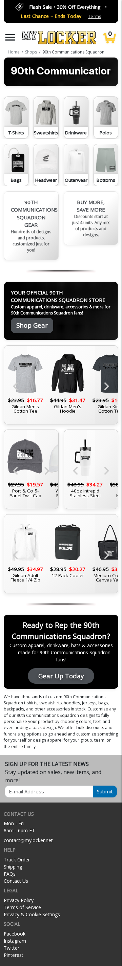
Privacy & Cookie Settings (32, 914)
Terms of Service (22, 907)
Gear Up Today (61, 676)
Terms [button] (94, 16)
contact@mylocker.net (28, 840)
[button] (10, 37)
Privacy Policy (19, 900)
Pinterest (13, 955)
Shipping (13, 866)
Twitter (11, 948)
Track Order (17, 859)
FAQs (10, 874)
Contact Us (16, 881)
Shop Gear (32, 325)
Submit (105, 791)
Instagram (15, 941)
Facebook (14, 933)
